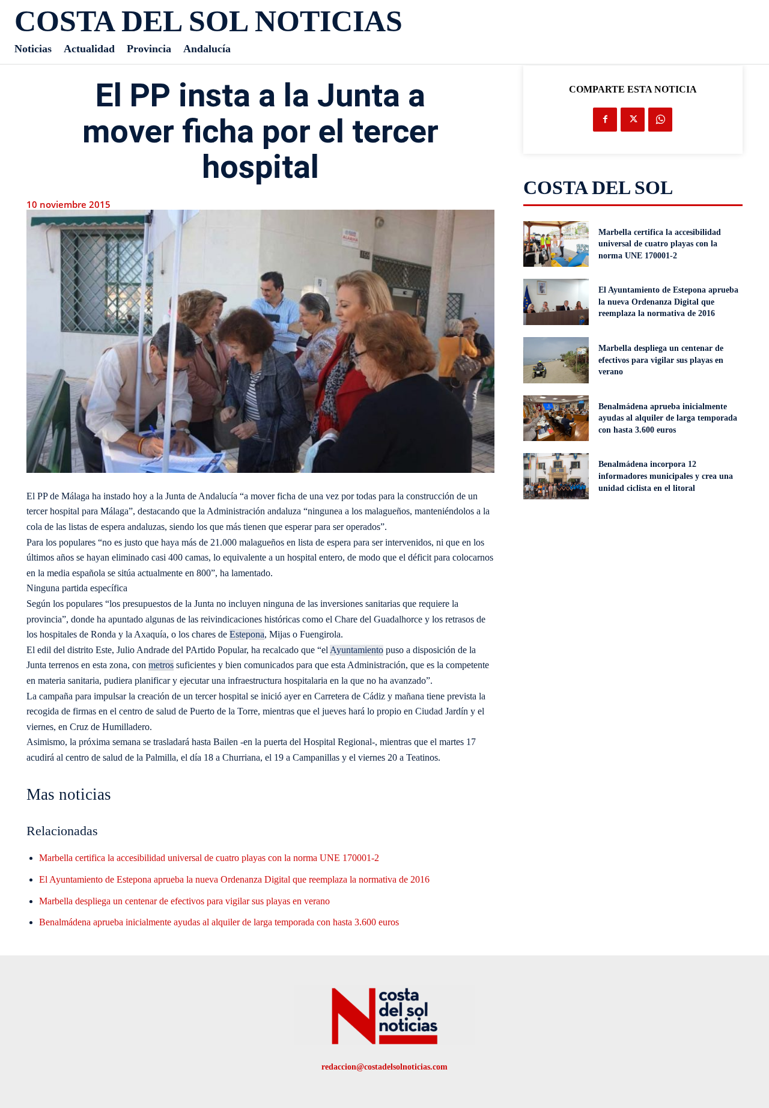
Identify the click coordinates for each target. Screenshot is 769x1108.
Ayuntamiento (356, 650)
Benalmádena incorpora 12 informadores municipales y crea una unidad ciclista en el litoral (665, 476)
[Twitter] (633, 120)
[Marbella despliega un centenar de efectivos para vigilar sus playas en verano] (556, 360)
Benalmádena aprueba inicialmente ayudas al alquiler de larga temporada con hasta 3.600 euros (219, 922)
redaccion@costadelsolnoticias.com (384, 1066)
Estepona (246, 634)
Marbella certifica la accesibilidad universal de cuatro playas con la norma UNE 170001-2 (209, 858)
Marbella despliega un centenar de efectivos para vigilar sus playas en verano (184, 901)
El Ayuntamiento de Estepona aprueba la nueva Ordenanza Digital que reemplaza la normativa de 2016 (234, 879)
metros (161, 665)
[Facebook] (605, 120)
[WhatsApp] (660, 120)
